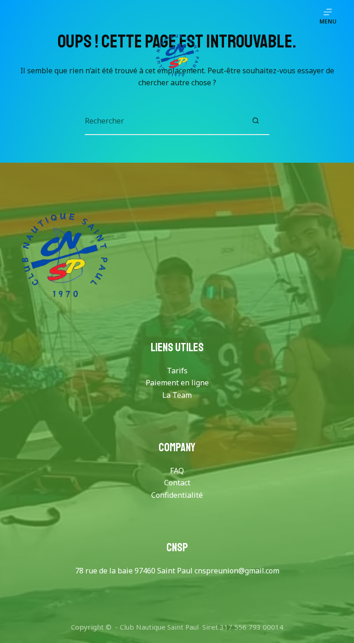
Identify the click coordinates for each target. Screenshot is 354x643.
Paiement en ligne (177, 383)
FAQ (177, 471)
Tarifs (177, 371)
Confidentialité (177, 495)
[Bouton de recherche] (255, 121)
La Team (177, 395)
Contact (177, 483)
